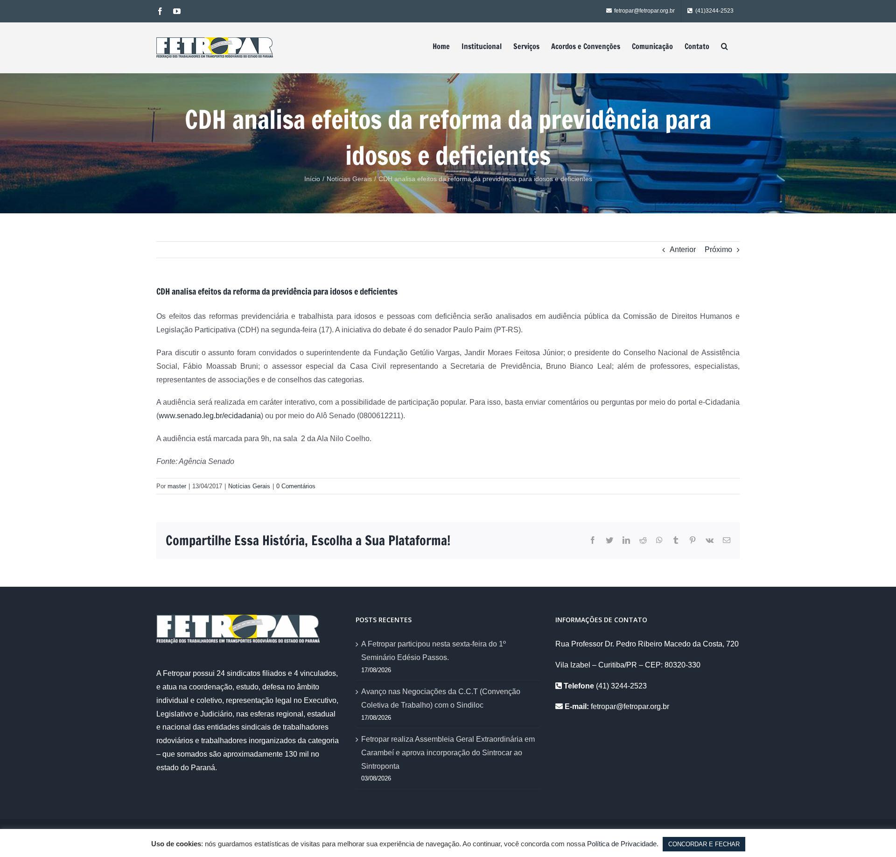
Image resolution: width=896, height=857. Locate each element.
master (177, 486)
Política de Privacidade (622, 844)
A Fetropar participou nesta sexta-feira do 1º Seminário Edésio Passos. (433, 650)
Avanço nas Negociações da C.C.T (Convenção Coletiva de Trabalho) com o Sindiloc (440, 698)
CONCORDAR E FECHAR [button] (704, 844)
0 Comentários (295, 486)
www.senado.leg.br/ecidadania (210, 416)
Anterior (683, 249)
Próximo (718, 249)
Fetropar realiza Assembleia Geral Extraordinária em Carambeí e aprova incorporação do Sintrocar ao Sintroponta (448, 752)
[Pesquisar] (724, 46)
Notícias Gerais (249, 486)
